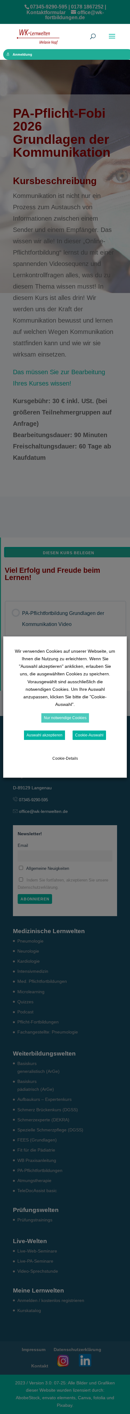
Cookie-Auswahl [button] (89, 735)
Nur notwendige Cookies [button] (65, 718)
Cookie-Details (65, 758)
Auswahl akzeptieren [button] (44, 735)
